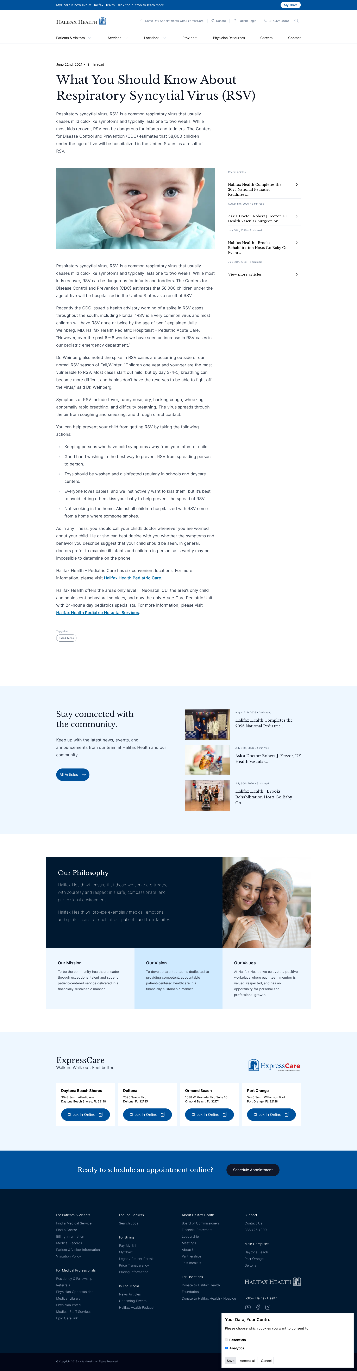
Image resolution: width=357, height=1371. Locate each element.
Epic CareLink (67, 1318)
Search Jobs (128, 1223)
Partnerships (191, 1256)
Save (230, 1361)
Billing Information (70, 1236)
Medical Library (68, 1298)
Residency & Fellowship (74, 1278)
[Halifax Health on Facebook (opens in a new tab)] (258, 1307)
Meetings (189, 1243)
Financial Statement (197, 1230)
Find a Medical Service (74, 1223)
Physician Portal (68, 1305)
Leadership (190, 1236)
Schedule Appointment (253, 1170)
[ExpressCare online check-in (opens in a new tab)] (274, 1065)
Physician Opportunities (74, 1292)
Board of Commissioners (201, 1223)
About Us (189, 1250)
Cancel (266, 1361)
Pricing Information (133, 1272)
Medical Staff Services (73, 1311)
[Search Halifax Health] (296, 21)
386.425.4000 (256, 1230)
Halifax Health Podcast (137, 1307)
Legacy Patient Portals (136, 1259)
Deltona (250, 1265)
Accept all (248, 1361)
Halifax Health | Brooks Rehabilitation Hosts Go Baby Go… (263, 797)
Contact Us (253, 1223)
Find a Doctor (66, 1230)
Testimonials (191, 1263)
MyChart (291, 5)
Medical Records (69, 1243)
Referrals (63, 1285)
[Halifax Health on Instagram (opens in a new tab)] (267, 1307)
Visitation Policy (68, 1256)
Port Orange (254, 1259)
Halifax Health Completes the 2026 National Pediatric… (264, 723)
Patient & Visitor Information (78, 1250)
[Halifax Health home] (81, 21)
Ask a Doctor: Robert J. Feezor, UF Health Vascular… (268, 759)
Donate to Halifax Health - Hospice (209, 1298)
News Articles (130, 1294)
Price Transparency (134, 1265)
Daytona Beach (256, 1252)
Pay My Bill (127, 1245)
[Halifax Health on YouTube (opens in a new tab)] (248, 1307)
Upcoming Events (132, 1301)
